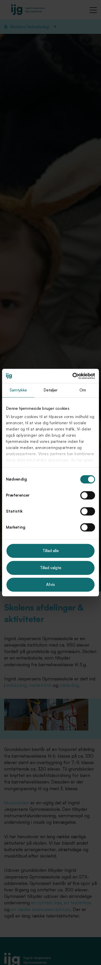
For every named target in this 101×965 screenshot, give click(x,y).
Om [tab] (83, 390)
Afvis (50, 584)
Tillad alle (50, 550)
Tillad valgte (50, 567)
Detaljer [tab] (51, 390)
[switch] (87, 495)
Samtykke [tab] (18, 390)
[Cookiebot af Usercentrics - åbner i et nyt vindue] (72, 376)
